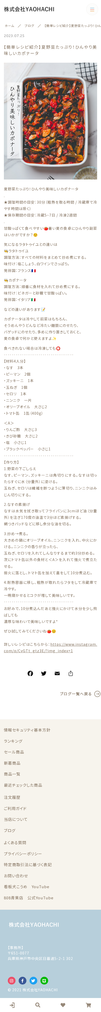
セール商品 (14, 752)
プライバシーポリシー (23, 853)
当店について (16, 819)
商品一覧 (12, 774)
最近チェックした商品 (23, 785)
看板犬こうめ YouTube (26, 886)
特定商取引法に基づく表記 (28, 864)
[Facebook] (30, 674)
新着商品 (12, 763)
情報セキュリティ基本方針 (27, 730)
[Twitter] (44, 674)
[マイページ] (12, 1005)
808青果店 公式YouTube (29, 897)
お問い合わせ (16, 875)
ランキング (13, 741)
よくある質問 (15, 842)
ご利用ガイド (15, 808)
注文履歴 (12, 797)
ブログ (10, 830)
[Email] (57, 674)
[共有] (71, 674)
